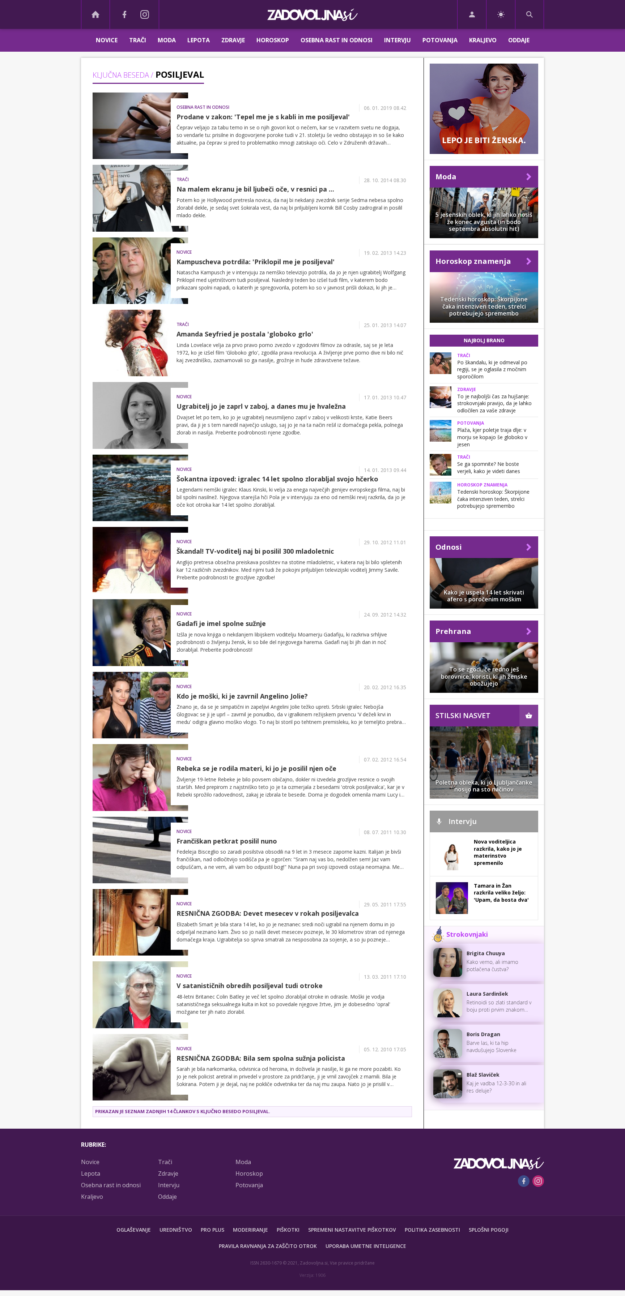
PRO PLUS (212, 1229)
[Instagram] (144, 14)
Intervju (397, 40)
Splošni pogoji (489, 1229)
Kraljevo (483, 40)
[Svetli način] (500, 14)
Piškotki (288, 1229)
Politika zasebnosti (432, 1229)
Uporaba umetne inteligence (366, 1246)
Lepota (198, 40)
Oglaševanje (133, 1229)
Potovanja (440, 40)
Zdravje (233, 40)
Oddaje (519, 40)
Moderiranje (250, 1229)
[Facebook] (124, 14)
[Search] (529, 14)
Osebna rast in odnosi (337, 40)
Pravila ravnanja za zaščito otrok (268, 1246)
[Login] (472, 14)
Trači (137, 40)
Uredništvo (176, 1229)
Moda (167, 40)
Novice (107, 40)
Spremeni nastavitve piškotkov (352, 1229)
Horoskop (272, 40)
